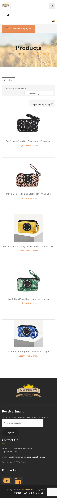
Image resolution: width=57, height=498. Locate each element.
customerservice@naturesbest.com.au (27, 457)
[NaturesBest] (6, 5)
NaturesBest (28, 489)
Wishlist (17, 493)
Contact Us (38, 493)
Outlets (27, 493)
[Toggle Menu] (51, 28)
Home (10, 53)
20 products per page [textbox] (41, 104)
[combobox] (38, 93)
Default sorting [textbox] (33, 94)
